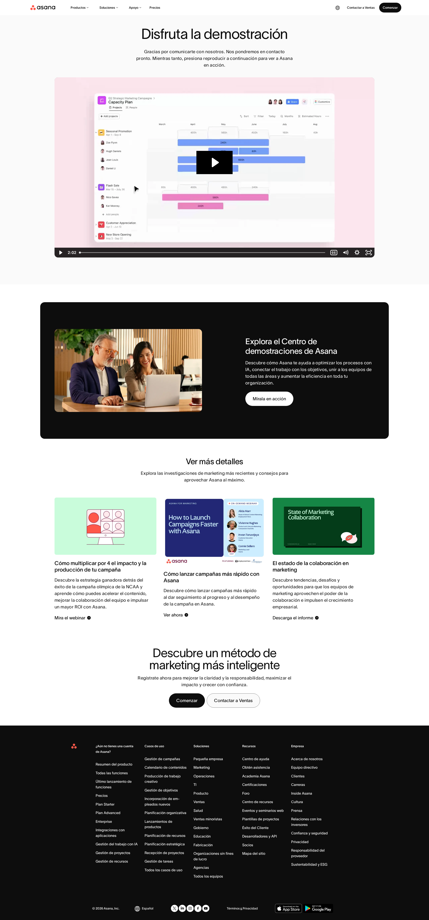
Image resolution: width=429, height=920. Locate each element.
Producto (200, 793)
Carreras (298, 785)
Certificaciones (254, 785)
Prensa (296, 810)
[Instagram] (190, 908)
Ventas (199, 802)
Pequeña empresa (208, 759)
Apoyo (133, 7)
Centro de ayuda (255, 759)
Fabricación (203, 845)
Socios (247, 845)
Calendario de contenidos (166, 767)
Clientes (298, 776)
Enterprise (104, 821)
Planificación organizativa (165, 813)
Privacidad (300, 842)
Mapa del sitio (253, 853)
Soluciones (107, 7)
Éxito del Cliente (255, 828)
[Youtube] (205, 908)
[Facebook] (198, 908)
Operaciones (203, 776)
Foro (245, 793)
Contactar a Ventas (233, 700)
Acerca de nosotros (307, 759)
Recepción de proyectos (164, 853)
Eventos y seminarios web (263, 810)
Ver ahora (173, 615)
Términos (233, 908)
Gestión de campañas (162, 759)
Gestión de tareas (159, 861)
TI (194, 785)
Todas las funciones (112, 773)
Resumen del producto (114, 764)
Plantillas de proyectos (260, 819)
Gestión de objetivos (161, 790)
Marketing (201, 767)
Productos (78, 7)
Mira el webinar (70, 618)
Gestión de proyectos (113, 853)
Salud (198, 810)
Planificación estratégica (165, 844)
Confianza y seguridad (309, 833)
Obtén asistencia (256, 767)
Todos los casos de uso (163, 870)
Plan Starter (105, 804)
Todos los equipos (208, 876)
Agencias (201, 867)
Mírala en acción (269, 398)
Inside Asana (301, 793)
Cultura (297, 802)
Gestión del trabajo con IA (117, 844)
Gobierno (200, 828)
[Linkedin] (182, 908)
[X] (174, 908)
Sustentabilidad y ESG (309, 864)
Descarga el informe (293, 618)
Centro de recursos (257, 802)
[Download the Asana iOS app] (288, 908)
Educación (202, 836)
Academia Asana (256, 776)
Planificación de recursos (165, 835)
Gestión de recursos (112, 861)
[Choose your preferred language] (338, 8)
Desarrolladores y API (259, 836)
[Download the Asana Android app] (318, 908)
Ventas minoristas (207, 819)
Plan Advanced (108, 813)
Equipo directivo (304, 767)
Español (147, 908)
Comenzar (390, 7)
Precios (154, 7)
